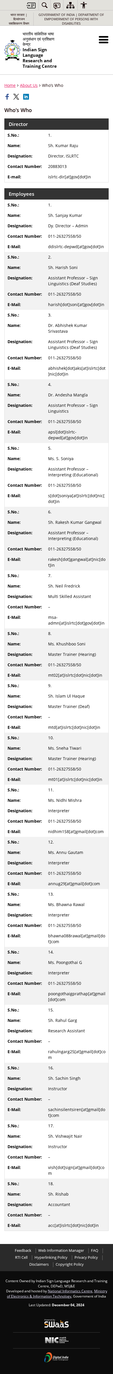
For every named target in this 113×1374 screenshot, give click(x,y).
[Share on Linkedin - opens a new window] (26, 96)
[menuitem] (44, 5)
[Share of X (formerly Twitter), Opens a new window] (16, 96)
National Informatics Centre (70, 1291)
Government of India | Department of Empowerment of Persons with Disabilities (71, 18)
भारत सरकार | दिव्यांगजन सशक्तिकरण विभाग (19, 18)
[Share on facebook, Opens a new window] (7, 96)
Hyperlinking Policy (51, 1257)
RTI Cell (21, 1257)
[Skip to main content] (31, 5)
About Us (29, 85)
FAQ (94, 1250)
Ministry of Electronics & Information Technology (57, 1293)
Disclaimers (39, 1264)
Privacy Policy (86, 1257)
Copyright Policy (70, 1264)
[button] (104, 39)
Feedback (23, 1250)
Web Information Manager (61, 1250)
